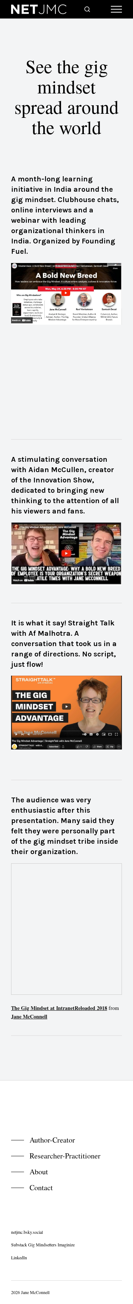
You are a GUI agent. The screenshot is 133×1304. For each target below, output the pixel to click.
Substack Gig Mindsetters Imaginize (43, 1244)
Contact (41, 1187)
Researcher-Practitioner (65, 1156)
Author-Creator (52, 1140)
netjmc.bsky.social (27, 1232)
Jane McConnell (29, 1016)
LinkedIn (19, 1257)
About (39, 1172)
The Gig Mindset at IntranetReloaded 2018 (59, 1008)
